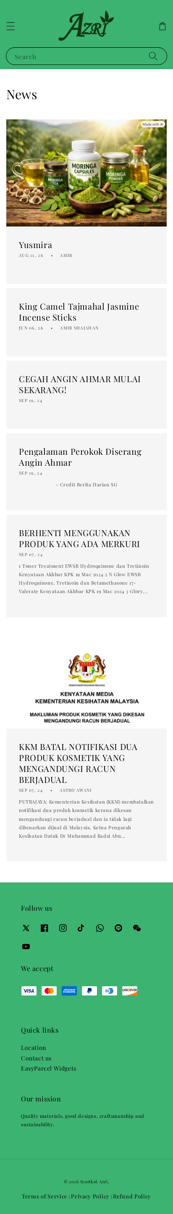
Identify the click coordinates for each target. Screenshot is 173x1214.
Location (33, 1048)
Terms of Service (45, 1196)
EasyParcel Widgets (48, 1068)
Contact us (36, 1058)
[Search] (153, 56)
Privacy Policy (90, 1196)
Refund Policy (132, 1196)
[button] (10, 26)
